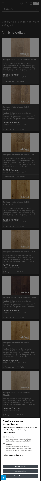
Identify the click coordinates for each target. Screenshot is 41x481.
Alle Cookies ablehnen (20, 466)
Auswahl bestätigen (20, 471)
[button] (3, 477)
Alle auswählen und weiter (20, 476)
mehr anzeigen (9, 432)
